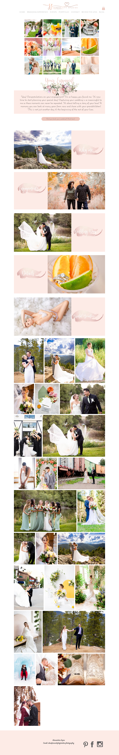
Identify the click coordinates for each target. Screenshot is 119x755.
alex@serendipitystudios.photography (61, 743)
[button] (103, 8)
